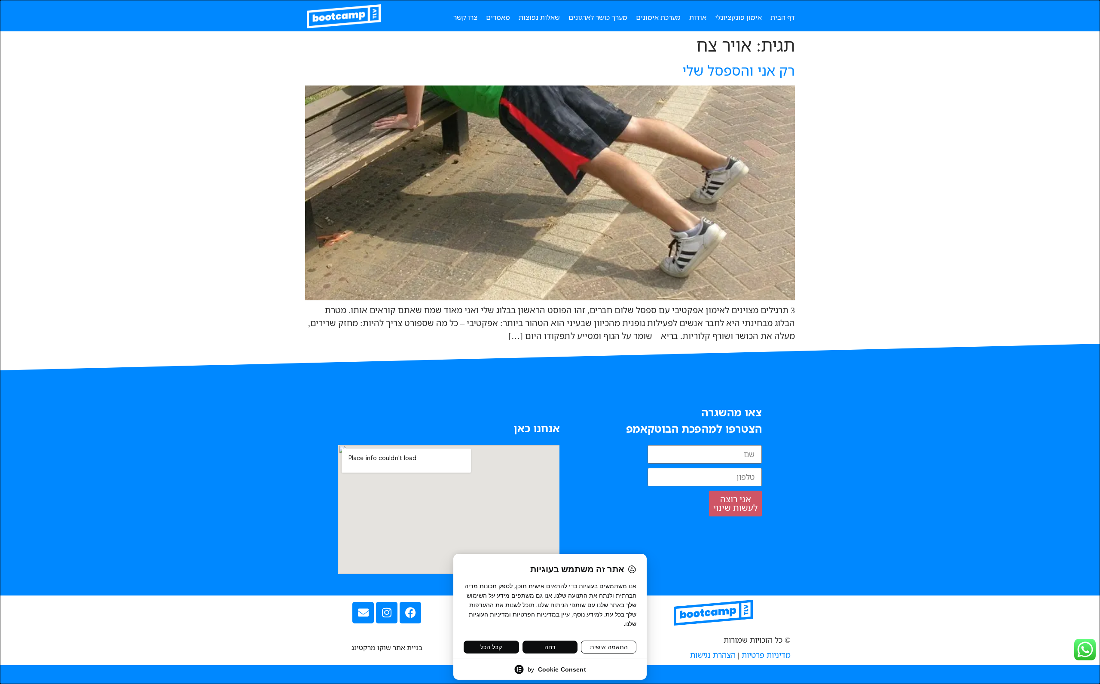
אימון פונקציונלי (738, 17)
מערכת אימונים (658, 17)
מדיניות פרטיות (766, 655)
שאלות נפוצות (539, 17)
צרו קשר (465, 17)
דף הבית (782, 17)
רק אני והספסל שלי (738, 70)
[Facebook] (410, 612)
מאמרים (498, 17)
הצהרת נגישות (713, 655)
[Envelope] (363, 612)
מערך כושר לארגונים (597, 17)
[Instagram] (386, 612)
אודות (697, 17)
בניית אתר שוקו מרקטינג (386, 647)
